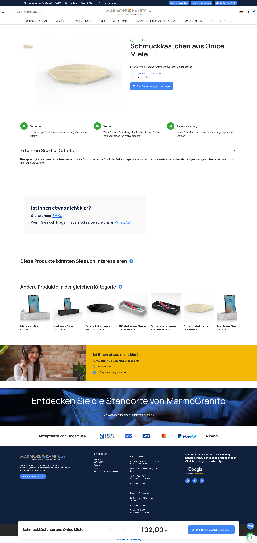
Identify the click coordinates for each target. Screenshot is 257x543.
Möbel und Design (114, 21)
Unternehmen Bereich (202, 3)
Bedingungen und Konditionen (106, 471)
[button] (28, 46)
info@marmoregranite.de (112, 372)
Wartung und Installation (156, 21)
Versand (97, 465)
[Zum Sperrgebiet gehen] (247, 12)
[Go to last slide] (23, 311)
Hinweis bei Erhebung (128, 539)
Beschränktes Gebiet (179, 3)
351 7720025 (145, 478)
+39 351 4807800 (60, 3)
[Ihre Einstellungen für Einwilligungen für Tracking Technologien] (252, 538)
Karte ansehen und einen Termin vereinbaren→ (128, 414)
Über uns (97, 459)
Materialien (193, 21)
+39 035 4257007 (85, 3)
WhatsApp (123, 222)
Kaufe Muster (221, 21)
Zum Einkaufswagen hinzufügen (153, 86)
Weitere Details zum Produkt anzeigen (146, 73)
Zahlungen (98, 462)
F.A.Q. (57, 215)
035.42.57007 (139, 476)
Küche (60, 21)
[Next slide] (233, 311)
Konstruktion (36, 21)
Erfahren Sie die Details (47, 150)
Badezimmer (83, 21)
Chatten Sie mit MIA (224, 3)
